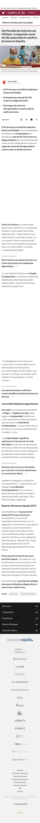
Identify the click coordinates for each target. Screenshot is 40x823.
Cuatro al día (12, 81)
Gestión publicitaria (20, 785)
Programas (7, 618)
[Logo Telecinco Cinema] (20, 728)
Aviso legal (20, 770)
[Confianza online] (20, 814)
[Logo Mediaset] (20, 641)
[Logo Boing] (20, 697)
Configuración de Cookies (20, 779)
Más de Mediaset (10, 624)
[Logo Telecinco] (20, 659)
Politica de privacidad (20, 776)
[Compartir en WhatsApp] (21, 120)
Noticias (5, 17)
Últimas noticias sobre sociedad (17, 22)
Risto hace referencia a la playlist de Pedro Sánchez (20, 8)
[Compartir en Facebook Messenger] (31, 120)
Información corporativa (20, 773)
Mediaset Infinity (25, 17)
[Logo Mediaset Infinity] (20, 651)
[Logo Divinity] (20, 674)
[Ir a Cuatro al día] (16, 12)
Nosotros (6, 606)
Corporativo (8, 612)
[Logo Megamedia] (21, 804)
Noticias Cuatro (9, 630)
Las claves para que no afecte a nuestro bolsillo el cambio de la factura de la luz (20, 393)
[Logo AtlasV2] (20, 744)
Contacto (20, 791)
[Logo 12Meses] (20, 736)
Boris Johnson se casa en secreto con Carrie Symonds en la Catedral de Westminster (19, 263)
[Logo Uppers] (20, 721)
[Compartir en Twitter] (26, 120)
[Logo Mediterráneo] (20, 759)
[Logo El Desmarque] (20, 682)
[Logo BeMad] (20, 713)
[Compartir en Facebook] (36, 120)
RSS (20, 788)
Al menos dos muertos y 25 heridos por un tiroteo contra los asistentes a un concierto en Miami (19, 470)
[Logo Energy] (20, 705)
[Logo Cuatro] (20, 666)
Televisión (13, 17)
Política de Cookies (20, 782)
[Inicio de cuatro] (3, 13)
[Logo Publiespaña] (20, 752)
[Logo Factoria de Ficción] (20, 690)
